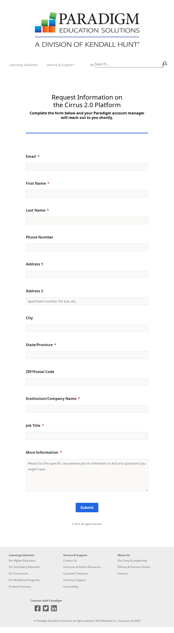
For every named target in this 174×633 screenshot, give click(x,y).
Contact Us (70, 560)
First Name (36, 183)
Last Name (35, 210)
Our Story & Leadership (132, 560)
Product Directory (20, 586)
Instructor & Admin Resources (82, 567)
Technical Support (74, 580)
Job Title (33, 425)
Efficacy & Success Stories (134, 567)
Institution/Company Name (51, 398)
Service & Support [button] (60, 65)
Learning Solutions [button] (24, 65)
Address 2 (34, 290)
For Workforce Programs (24, 580)
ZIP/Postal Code (40, 371)
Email (31, 156)
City (29, 317)
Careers (123, 573)
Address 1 (34, 264)
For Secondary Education (24, 567)
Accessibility (71, 586)
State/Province (39, 344)
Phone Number (39, 237)
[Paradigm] (87, 30)
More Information (42, 452)
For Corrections (18, 573)
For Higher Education (22, 560)
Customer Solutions (75, 573)
